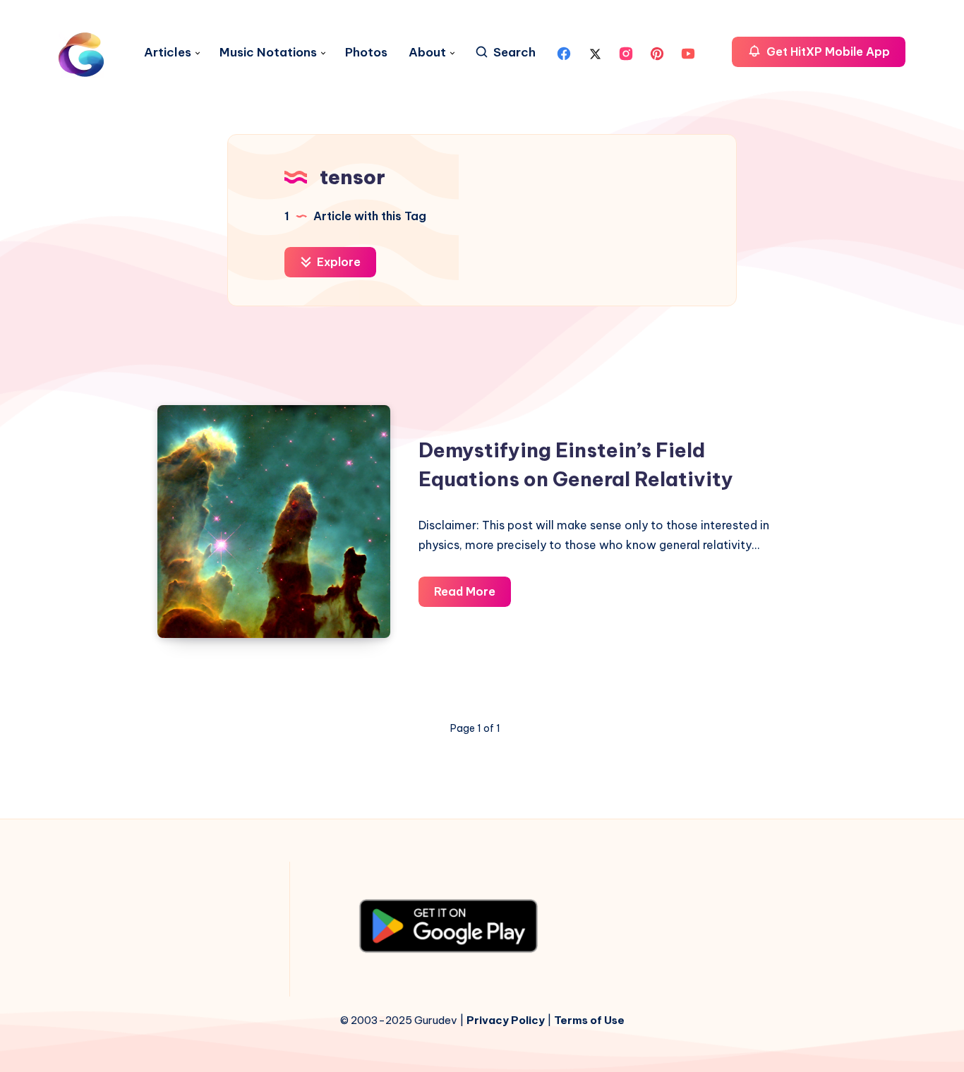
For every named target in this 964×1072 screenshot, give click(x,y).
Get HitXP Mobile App (827, 51)
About (427, 52)
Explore (337, 262)
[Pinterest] (657, 52)
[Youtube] (688, 52)
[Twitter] (594, 52)
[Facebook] (563, 52)
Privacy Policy (505, 1020)
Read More (472, 595)
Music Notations (268, 52)
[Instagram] (626, 52)
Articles (167, 52)
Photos (366, 52)
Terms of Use (589, 1020)
